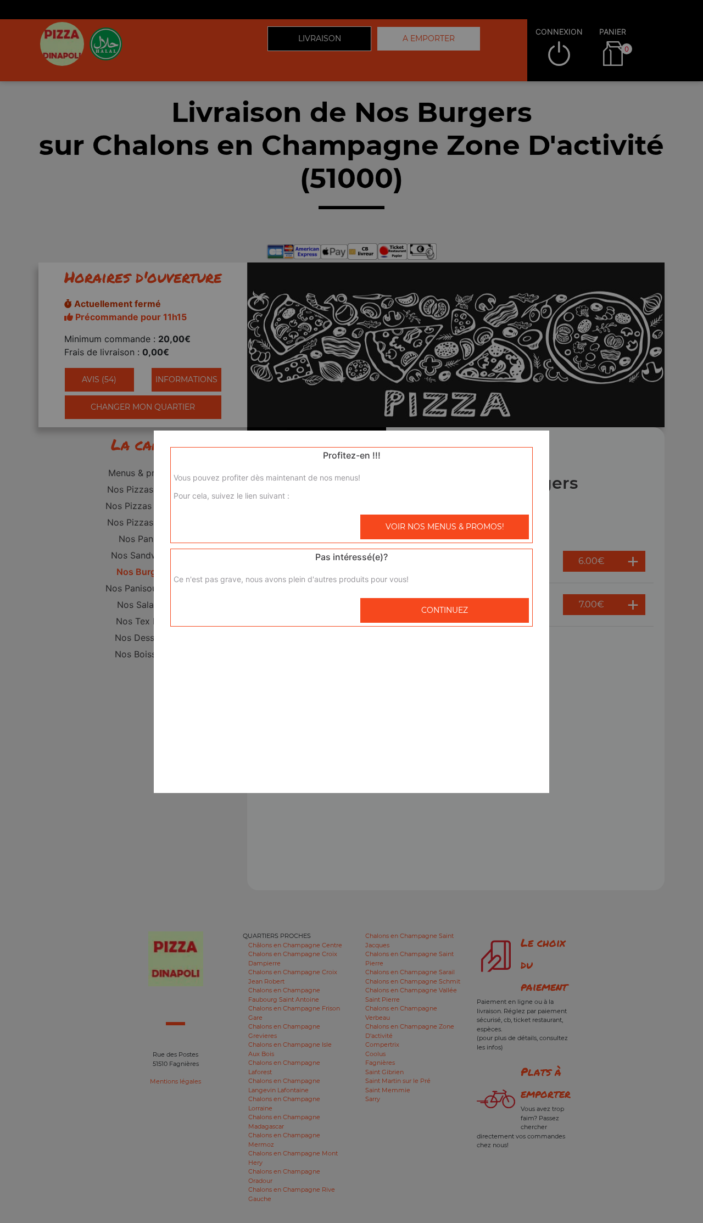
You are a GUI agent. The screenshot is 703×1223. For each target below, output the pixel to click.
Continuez (444, 610)
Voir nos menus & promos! (445, 527)
